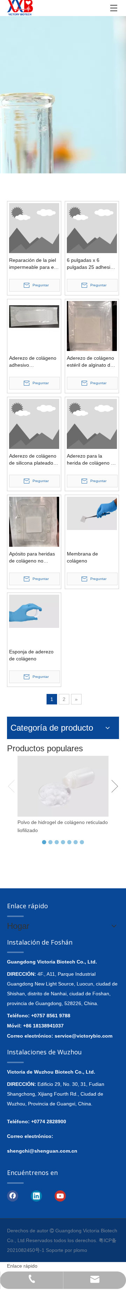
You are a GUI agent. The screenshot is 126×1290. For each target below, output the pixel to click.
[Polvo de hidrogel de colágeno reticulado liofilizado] (63, 786)
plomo (80, 1250)
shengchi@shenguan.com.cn (42, 1151)
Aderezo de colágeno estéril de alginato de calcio (90, 361)
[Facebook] (12, 1195)
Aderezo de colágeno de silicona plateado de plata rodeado (32, 459)
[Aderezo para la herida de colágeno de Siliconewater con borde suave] (92, 423)
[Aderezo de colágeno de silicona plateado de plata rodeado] (34, 423)
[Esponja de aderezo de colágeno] (34, 611)
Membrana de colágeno (82, 557)
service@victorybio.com (83, 1036)
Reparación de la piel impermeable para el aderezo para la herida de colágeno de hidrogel (34, 264)
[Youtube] (60, 1195)
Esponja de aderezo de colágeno (31, 655)
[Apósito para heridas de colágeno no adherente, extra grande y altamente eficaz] (34, 521)
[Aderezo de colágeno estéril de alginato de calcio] (92, 325)
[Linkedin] (36, 1195)
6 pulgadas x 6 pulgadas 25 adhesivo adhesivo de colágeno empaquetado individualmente (91, 264)
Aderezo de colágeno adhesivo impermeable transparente (32, 361)
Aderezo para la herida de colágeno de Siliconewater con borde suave (92, 459)
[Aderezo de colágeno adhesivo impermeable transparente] (34, 316)
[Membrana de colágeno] (92, 513)
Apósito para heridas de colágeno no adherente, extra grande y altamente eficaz (32, 557)
